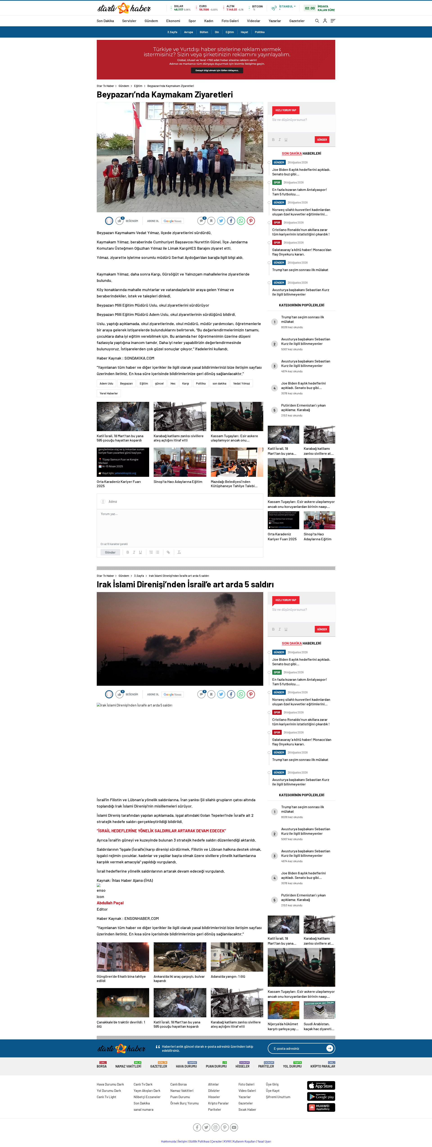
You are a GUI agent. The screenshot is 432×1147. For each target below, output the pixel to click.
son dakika (219, 383)
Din (217, 32)
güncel (159, 383)
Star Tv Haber (105, 86)
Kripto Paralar (322, 1064)
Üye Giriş (272, 1084)
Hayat (244, 32)
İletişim (182, 1141)
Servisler (129, 20)
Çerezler (216, 1141)
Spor (192, 20)
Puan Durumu (216, 1064)
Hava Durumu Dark (110, 1084)
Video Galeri (247, 1090)
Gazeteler (297, 20)
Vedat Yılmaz (241, 383)
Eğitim (230, 32)
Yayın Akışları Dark (147, 1090)
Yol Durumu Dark (109, 1090)
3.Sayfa (172, 32)
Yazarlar (275, 20)
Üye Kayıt (273, 1090)
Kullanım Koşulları (244, 1141)
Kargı (185, 383)
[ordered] (151, 552)
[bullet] (157, 552)
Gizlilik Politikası (199, 1141)
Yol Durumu (292, 1064)
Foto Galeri (230, 20)
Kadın (208, 20)
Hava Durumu (186, 1064)
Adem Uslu (106, 383)
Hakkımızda (168, 1141)
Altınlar (213, 1084)
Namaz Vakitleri (128, 1064)
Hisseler (243, 1064)
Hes (173, 383)
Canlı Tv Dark (143, 1084)
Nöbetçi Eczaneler (147, 1097)
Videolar (253, 20)
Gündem (151, 20)
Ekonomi (173, 20)
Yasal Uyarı (264, 1141)
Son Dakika (105, 20)
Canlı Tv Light (106, 1097)
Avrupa (188, 32)
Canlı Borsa (178, 1084)
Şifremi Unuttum (278, 1097)
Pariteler (266, 1064)
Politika (260, 32)
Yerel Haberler (109, 393)
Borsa (102, 1064)
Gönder (110, 552)
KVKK (227, 1141)
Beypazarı (126, 383)
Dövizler (214, 1090)
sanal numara (143, 1109)
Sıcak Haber (247, 1109)
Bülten (204, 32)
